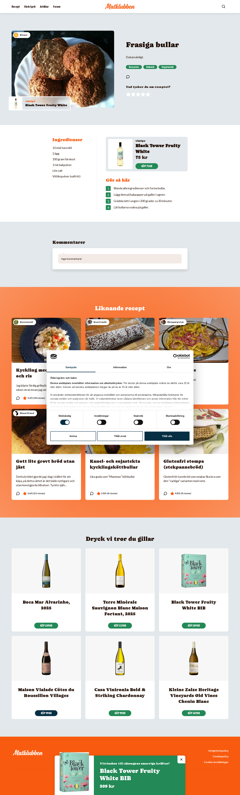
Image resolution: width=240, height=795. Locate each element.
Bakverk (150, 66)
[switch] (101, 422)
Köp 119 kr (120, 625)
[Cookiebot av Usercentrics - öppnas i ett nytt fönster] (175, 356)
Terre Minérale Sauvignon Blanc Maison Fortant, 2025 (120, 608)
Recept (16, 6)
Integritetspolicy (218, 750)
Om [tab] (169, 367)
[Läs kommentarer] (128, 77)
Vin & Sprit (30, 6)
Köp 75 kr (146, 166)
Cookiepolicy (220, 756)
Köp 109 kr (46, 625)
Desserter (134, 66)
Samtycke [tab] (71, 367)
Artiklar (44, 6)
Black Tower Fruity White (46, 105)
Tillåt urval (120, 436)
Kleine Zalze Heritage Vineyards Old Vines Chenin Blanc (194, 695)
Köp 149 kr (194, 713)
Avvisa (73, 436)
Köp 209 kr (194, 625)
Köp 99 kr (46, 713)
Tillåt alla (167, 436)
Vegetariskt (168, 66)
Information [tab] (120, 367)
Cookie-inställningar (216, 762)
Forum (56, 6)
